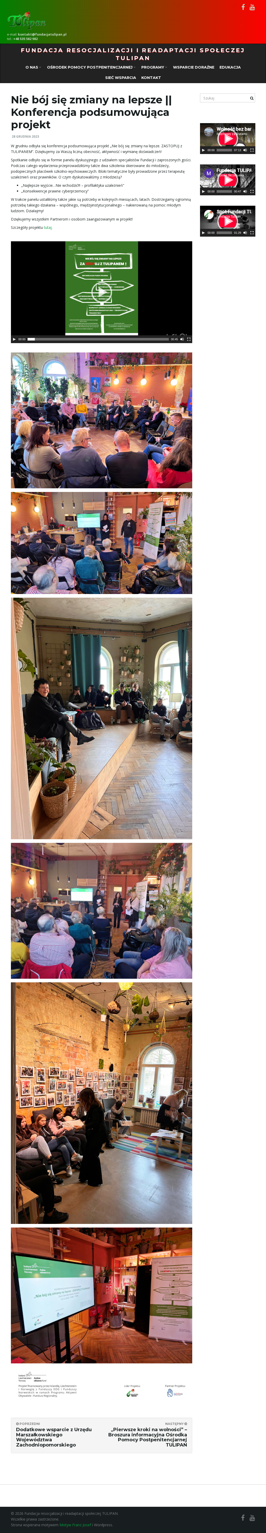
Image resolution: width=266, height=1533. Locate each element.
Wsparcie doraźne (193, 67)
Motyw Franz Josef (75, 1524)
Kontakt (151, 77)
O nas (32, 67)
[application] (101, 292)
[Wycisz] (182, 339)
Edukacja (230, 67)
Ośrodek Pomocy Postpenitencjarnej (90, 67)
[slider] (224, 150)
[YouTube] (252, 7)
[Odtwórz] (14, 339)
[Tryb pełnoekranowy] (189, 339)
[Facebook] (243, 7)
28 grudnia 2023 (25, 136)
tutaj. (48, 227)
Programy (153, 67)
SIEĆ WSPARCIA (120, 77)
